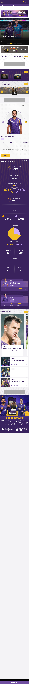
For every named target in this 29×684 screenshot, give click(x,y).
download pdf (22, 56)
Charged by (3, 59)
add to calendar (16, 56)
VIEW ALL (26, 84)
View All (25, 71)
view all (25, 56)
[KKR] (2, 2)
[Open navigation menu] (27, 2)
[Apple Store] (21, 429)
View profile (5, 155)
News (5, 346)
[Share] (27, 41)
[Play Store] (7, 429)
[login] (23, 2)
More (25, 289)
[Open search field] (21, 2)
